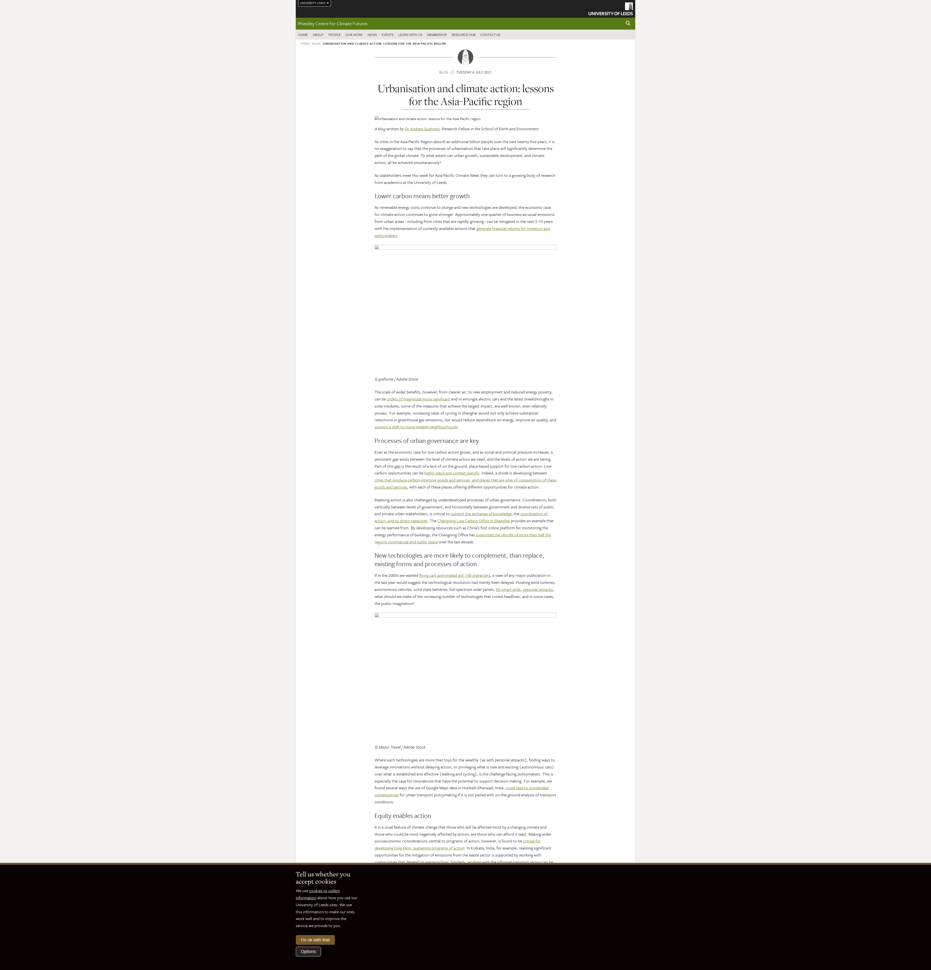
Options (308, 951)
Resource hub (463, 34)
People (335, 34)
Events (387, 34)
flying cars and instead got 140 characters (454, 575)
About (318, 34)
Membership (437, 34)
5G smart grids (508, 589)
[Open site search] (628, 23)
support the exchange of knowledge (481, 514)
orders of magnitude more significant (418, 399)
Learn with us (410, 34)
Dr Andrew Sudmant (422, 129)
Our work (354, 34)
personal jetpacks (538, 589)
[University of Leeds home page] (610, 8)
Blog (316, 43)
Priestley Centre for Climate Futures (333, 23)
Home (303, 34)
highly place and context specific (452, 473)
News (372, 34)
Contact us (490, 34)
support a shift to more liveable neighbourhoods (416, 427)
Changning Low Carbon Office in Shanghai (473, 521)
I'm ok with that (315, 939)
